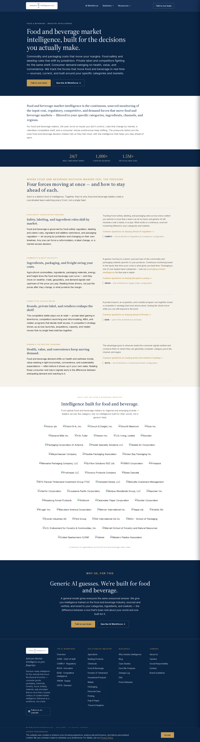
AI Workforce (91, 5)
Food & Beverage (96, 668)
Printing (91, 696)
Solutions (107, 5)
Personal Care (94, 691)
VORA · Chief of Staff (66, 659)
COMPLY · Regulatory (66, 663)
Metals (91, 682)
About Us (154, 654)
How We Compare (127, 668)
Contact (153, 668)
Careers (153, 659)
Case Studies (125, 663)
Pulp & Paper (93, 700)
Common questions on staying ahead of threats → (127, 314)
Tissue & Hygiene (96, 705)
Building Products (95, 659)
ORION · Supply (64, 681)
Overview (61, 654)
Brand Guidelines (157, 673)
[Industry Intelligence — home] (42, 5)
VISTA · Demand (64, 685)
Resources (123, 5)
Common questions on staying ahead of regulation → (128, 231)
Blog (121, 659)
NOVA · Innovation (65, 668)
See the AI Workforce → (68, 83)
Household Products (97, 677)
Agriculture (92, 654)
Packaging (92, 687)
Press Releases (126, 682)
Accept (167, 735)
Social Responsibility (159, 663)
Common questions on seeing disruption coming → (127, 278)
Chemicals (92, 663)
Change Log (124, 673)
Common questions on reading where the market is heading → (133, 358)
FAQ (120, 677)
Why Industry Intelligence (130, 654)
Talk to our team (163, 6)
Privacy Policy (107, 738)
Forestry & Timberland (98, 673)
